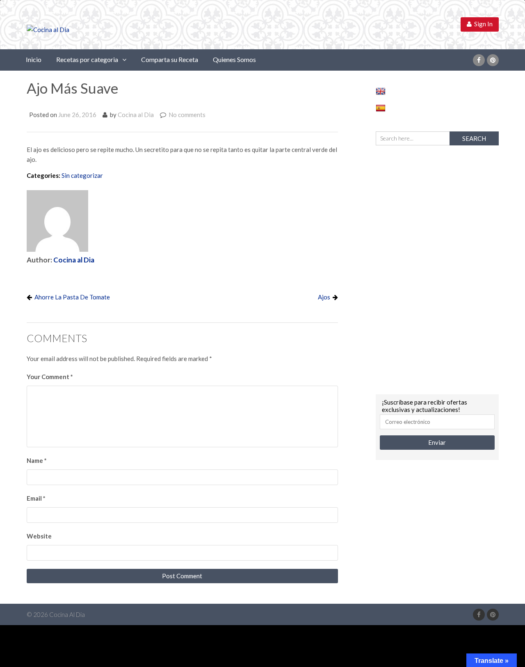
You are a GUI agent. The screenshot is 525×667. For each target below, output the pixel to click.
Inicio (33, 59)
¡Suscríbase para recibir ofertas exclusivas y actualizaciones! (424, 405)
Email (36, 498)
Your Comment (50, 376)
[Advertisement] (437, 268)
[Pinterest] (493, 60)
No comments (187, 114)
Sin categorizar (82, 175)
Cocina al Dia (136, 114)
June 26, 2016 (77, 114)
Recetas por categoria (87, 59)
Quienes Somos (234, 59)
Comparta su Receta (169, 59)
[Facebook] (479, 60)
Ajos (324, 297)
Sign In (482, 24)
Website (39, 536)
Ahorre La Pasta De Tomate (72, 297)
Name (37, 460)
